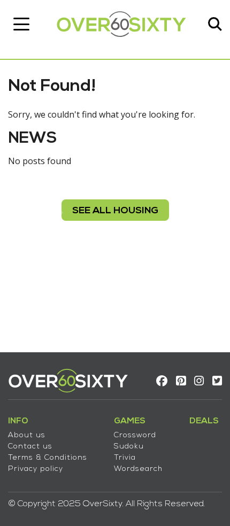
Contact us (30, 447)
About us (26, 435)
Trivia (125, 458)
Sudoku (129, 447)
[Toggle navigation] (21, 24)
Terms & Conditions (47, 458)
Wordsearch (138, 469)
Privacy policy (35, 469)
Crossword (135, 435)
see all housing (115, 211)
